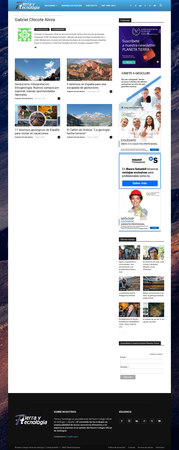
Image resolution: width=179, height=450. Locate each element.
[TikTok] (145, 5)
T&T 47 (70, 125)
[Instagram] (136, 5)
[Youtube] (155, 5)
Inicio (17, 15)
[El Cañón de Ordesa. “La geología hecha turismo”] (89, 115)
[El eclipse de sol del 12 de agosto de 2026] (153, 309)
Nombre (124, 367)
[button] (160, 5)
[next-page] (125, 333)
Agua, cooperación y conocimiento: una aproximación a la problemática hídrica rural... (127, 267)
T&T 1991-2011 (108, 5)
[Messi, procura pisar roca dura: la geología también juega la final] (153, 283)
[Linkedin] (140, 5)
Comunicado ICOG (74, 79)
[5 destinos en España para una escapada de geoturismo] (89, 69)
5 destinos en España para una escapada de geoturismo (86, 86)
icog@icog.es (72, 436)
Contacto (91, 5)
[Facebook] (131, 5)
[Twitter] (150, 5)
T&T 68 (122, 258)
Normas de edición (72, 5)
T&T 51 (18, 79)
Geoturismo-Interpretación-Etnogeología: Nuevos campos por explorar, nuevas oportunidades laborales (37, 89)
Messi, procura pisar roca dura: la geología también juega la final (153, 295)
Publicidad (160, 447)
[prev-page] (120, 333)
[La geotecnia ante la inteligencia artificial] (129, 283)
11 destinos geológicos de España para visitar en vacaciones (37, 131)
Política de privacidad (116, 447)
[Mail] (36, 47)
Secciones (50, 5)
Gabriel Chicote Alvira (24, 98)
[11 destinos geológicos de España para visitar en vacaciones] (37, 115)
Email (123, 357)
